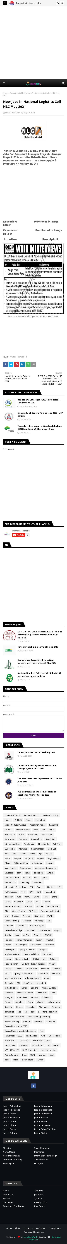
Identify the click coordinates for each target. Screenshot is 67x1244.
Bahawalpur (36, 839)
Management (10, 868)
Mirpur (57, 930)
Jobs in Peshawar (42, 1125)
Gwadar (15, 916)
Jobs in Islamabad (11, 1117)
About (17, 1228)
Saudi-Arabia (25, 868)
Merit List (52, 849)
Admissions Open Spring (39, 1016)
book (7, 1059)
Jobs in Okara (9, 1125)
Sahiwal (40, 858)
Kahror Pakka (54, 1002)
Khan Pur (8, 1007)
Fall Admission (11, 892)
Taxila (45, 896)
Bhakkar (27, 1021)
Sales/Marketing (12, 920)
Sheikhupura (10, 949)
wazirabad (43, 973)
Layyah (47, 901)
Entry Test (28, 983)
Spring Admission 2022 (24, 973)
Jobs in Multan (41, 1121)
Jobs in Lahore (10, 1121)
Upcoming (24, 882)
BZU (39, 892)
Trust (24, 1055)
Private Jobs (8, 1163)
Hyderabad (50, 892)
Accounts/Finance (37, 825)
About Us (38, 1190)
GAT (43, 1035)
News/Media (43, 844)
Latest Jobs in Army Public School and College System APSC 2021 (37, 767)
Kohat (29, 901)
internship (23, 849)
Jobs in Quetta (9, 1129)
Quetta (23, 853)
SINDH (52, 829)
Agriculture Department (45, 868)
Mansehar (30, 1007)
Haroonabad (44, 930)
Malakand (9, 992)
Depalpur (19, 1002)
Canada (8, 1002)
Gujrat (36, 896)
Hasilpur (8, 940)
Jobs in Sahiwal (10, 1133)
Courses (37, 935)
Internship (39, 1151)
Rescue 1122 (10, 882)
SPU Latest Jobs (39, 959)
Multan (21, 834)
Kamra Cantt (10, 1045)
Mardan (50, 887)
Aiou (36, 877)
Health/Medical (23, 829)
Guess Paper (54, 1035)
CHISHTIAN (37, 882)
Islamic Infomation (24, 940)
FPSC (19, 872)
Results (49, 853)
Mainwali (56, 968)
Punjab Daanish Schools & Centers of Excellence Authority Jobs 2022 (36, 793)
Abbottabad (37, 863)
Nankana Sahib (22, 959)
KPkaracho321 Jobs (41, 1040)
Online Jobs (42, 992)
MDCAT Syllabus (49, 988)
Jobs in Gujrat (9, 1113)
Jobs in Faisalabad (11, 1109)
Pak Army (57, 844)
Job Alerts (38, 1194)
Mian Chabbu (38, 1045)
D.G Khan (9, 925)
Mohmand (43, 1007)
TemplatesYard (30, 1237)
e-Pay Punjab (27, 1059)
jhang (54, 896)
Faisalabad (33, 834)
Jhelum (39, 940)
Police (32, 853)
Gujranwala (10, 849)
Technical (26, 920)
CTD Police (47, 997)
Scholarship (29, 844)
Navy (27, 872)
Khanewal (18, 901)
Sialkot (7, 858)
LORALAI (45, 968)
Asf (49, 920)
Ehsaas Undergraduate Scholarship (20, 1031)
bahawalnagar (37, 849)
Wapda (17, 858)
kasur (17, 935)
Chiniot (19, 968)
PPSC (7, 853)
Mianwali (29, 906)
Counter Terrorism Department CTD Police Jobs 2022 (39, 780)
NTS (59, 887)
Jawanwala (24, 1040)
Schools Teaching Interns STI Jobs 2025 (37, 646)
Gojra (30, 1002)
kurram (40, 1059)
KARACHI (8, 829)
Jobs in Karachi (41, 1117)
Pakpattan (49, 944)
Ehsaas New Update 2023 (16, 1026)
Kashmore (24, 1045)
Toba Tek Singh (11, 964)
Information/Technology (15, 887)
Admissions (47, 834)
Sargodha (29, 858)
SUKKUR (26, 877)
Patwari (49, 863)
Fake (42, 1031)
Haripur (8, 959)
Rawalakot (9, 1012)
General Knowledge (13, 930)
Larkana (34, 988)
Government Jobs (12, 815)
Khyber (8, 944)
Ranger (40, 887)
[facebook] (33, 1085)
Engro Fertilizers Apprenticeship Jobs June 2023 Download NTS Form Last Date (39, 427)
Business (38, 1021)
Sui (26, 1012)
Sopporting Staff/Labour (15, 825)
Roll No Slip (39, 872)
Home (6, 93)
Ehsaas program (37, 925)
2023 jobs (9, 997)
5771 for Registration (47, 1012)
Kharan (19, 1007)
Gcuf (38, 901)
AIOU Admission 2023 (14, 1016)
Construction (31, 968)
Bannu (27, 896)
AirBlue (26, 935)
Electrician (47, 954)
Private (13, 356)
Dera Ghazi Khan (12, 877)
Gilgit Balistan (54, 858)
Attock (50, 872)
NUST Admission (29, 1050)
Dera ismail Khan (31, 954)
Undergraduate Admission (33, 964)
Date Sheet (21, 925)
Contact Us (8, 1194)
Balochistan (10, 839)
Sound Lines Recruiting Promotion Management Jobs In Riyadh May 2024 (36, 661)
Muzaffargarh (21, 944)
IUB (14, 853)
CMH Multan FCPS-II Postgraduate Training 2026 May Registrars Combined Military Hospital (39, 634)
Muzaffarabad (53, 906)
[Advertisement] (33, 42)
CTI (18, 983)
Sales (53, 992)
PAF (31, 887)
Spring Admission (27, 949)
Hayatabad (41, 983)
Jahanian (40, 1002)
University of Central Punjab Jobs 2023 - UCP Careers (40, 414)
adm (52, 1055)
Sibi (19, 1012)
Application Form (12, 954)
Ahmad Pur (22, 997)
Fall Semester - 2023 (13, 1035)
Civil (6, 916)
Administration (30, 815)
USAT (32, 1055)
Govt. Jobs (39, 1163)
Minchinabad (53, 1045)
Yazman (42, 1055)
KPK (43, 829)
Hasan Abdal (10, 1040)
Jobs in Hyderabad (43, 1113)
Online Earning (18, 911)
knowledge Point (12, 112)
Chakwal (8, 968)
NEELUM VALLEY (12, 1050)
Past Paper (39, 1206)
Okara (7, 863)
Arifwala (34, 997)
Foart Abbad (31, 1035)
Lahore (8, 820)
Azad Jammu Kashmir (50, 911)
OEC (6, 911)
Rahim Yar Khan (21, 863)
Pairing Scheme (11, 1055)
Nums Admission (48, 1050)
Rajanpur (9, 896)
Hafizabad (30, 930)
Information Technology (45, 1155)
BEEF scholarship (12, 1021)
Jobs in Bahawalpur (43, 1106)
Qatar (44, 877)
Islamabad (40, 820)
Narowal (27, 916)
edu (32, 1012)
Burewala (9, 983)
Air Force (33, 911)
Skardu (8, 935)
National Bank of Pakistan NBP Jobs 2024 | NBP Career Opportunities (39, 675)
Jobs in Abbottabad (12, 1106)
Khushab (50, 940)
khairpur (42, 949)
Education (9, 872)
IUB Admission (11, 988)
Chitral (7, 901)
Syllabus (53, 959)
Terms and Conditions (13, 1206)
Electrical (7, 1148)
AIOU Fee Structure (13, 978)
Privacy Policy (40, 1202)
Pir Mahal (56, 1007)
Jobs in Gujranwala (43, 1109)
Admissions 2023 (32, 978)
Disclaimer (8, 1202)
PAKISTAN (53, 825)
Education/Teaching (49, 815)
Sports (7, 973)
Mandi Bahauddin (25, 992)
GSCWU (48, 935)
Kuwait (24, 988)
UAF (31, 892)
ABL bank (56, 973)
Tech (23, 892)
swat (19, 896)
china (15, 1059)
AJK (40, 853)
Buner (47, 978)
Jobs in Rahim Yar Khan (45, 1129)
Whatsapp (39, 920)
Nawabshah (36, 944)
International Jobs (12, 844)
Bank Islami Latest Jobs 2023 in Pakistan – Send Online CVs (38, 401)
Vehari (52, 964)
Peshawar (23, 839)
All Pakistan (10, 834)
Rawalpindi (15, 93)
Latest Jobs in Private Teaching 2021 (36, 752)
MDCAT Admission (13, 906)
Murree (39, 906)
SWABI (50, 916)
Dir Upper (50, 1021)
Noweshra (38, 916)
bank (36, 829)
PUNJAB (18, 820)
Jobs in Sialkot (40, 1133)
